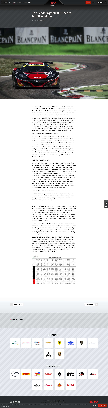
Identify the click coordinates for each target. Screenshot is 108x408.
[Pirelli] (26, 374)
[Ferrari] (59, 343)
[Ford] (71, 343)
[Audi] (26, 343)
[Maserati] (59, 374)
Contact (65, 402)
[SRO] (71, 385)
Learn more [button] (7, 406)
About (43, 402)
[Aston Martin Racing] (15, 343)
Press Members (48, 402)
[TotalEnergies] (37, 374)
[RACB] (59, 385)
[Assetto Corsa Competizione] (93, 374)
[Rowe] (48, 374)
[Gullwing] (37, 385)
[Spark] (48, 385)
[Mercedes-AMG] (48, 354)
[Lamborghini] (82, 343)
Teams (54, 402)
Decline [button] (95, 405)
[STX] (71, 374)
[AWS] (15, 374)
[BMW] (37, 343)
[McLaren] (93, 343)
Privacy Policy (59, 402)
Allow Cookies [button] (102, 405)
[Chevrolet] (48, 343)
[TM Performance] (82, 374)
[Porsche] (59, 354)
